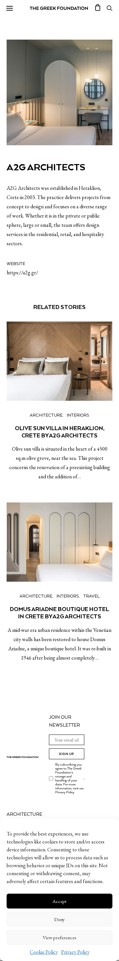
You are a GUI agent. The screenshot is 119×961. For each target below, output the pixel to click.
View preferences (59, 937)
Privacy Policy (75, 951)
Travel (91, 596)
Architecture (46, 415)
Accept (59, 901)
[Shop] (98, 8)
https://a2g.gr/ (22, 272)
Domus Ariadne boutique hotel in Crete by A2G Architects (59, 612)
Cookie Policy (44, 951)
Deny (59, 919)
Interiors (78, 415)
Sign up (66, 754)
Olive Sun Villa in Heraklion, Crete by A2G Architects (59, 432)
